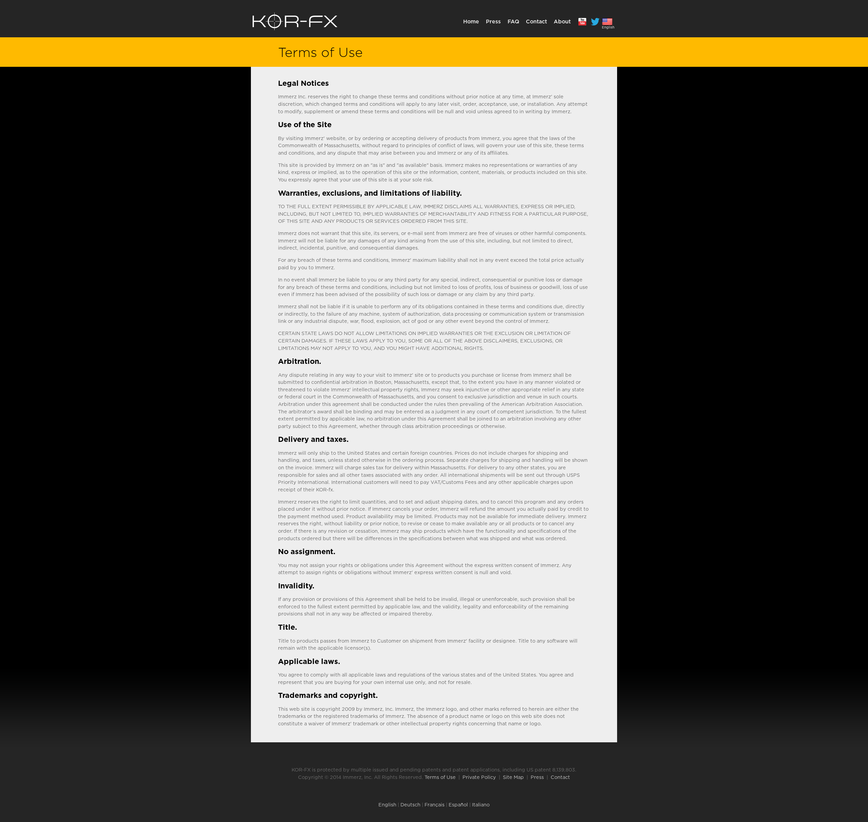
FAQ (513, 21)
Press (493, 21)
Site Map (513, 777)
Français (435, 804)
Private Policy (479, 777)
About (562, 21)
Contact (536, 21)
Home (471, 21)
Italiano (481, 804)
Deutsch (410, 804)
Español (458, 804)
